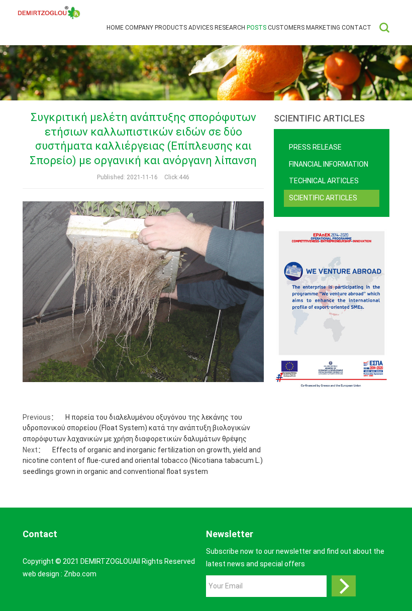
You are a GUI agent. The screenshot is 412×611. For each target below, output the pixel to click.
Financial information (328, 164)
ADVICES (200, 27)
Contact (356, 27)
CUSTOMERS (286, 27)
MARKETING (323, 27)
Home (115, 27)
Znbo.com (80, 574)
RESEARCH (230, 27)
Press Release (315, 147)
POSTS (256, 27)
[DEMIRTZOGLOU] (49, 13)
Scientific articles (323, 198)
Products (171, 27)
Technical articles (324, 181)
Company (139, 27)
